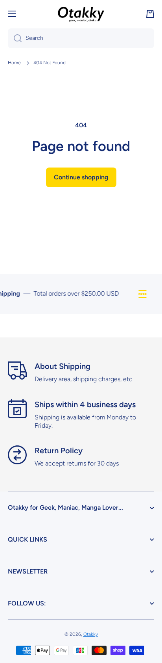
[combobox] (81, 38)
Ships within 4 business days (85, 404)
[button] (150, 14)
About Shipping (62, 366)
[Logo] (81, 14)
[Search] (15, 38)
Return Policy (59, 450)
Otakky (90, 634)
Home (14, 62)
